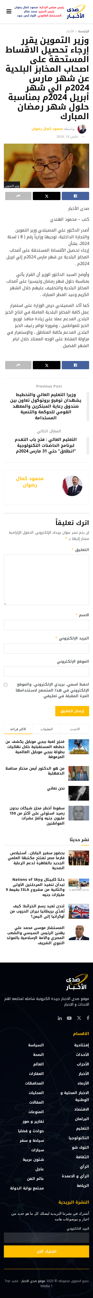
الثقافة (82, 1157)
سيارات (37, 1150)
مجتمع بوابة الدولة (27, 1188)
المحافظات (34, 1083)
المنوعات (36, 1111)
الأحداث (82, 1054)
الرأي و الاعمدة (75, 1176)
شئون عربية (33, 1159)
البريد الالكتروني (78, 1229)
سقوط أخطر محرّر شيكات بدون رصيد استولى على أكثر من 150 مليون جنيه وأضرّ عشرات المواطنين (37, 816)
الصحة (38, 1054)
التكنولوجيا (79, 1138)
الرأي (84, 1166)
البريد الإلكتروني (72, 638)
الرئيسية (83, 31)
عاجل (39, 1169)
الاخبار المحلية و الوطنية (74, 1096)
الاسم (82, 615)
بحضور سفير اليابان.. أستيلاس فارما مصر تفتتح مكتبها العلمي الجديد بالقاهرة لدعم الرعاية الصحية (36, 861)
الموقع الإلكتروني (73, 661)
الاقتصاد (81, 1109)
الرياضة (83, 1185)
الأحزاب (83, 1064)
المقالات (36, 1102)
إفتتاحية (81, 1045)
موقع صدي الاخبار (33, 1281)
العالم (38, 1064)
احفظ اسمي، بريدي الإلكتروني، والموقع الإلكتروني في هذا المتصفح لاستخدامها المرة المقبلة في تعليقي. (52, 690)
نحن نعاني (56, 788)
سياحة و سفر (32, 1140)
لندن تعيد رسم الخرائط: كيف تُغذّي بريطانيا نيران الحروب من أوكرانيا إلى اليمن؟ (37, 911)
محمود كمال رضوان (47, 129)
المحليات (36, 1092)
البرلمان (82, 1118)
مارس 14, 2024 (67, 136)
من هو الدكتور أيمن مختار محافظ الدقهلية (35, 771)
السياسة (36, 1045)
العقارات (36, 1073)
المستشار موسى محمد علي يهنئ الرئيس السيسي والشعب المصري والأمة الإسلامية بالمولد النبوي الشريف (35, 935)
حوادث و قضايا (31, 1131)
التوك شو (80, 1147)
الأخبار (70, 31)
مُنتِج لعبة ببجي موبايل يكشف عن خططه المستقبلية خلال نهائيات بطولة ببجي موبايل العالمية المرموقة (35, 749)
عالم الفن (35, 1178)
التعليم (82, 1128)
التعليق (80, 550)
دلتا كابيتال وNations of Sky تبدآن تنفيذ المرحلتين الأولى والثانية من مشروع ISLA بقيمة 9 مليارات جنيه (35, 887)
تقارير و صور (33, 1121)
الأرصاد (83, 1083)
